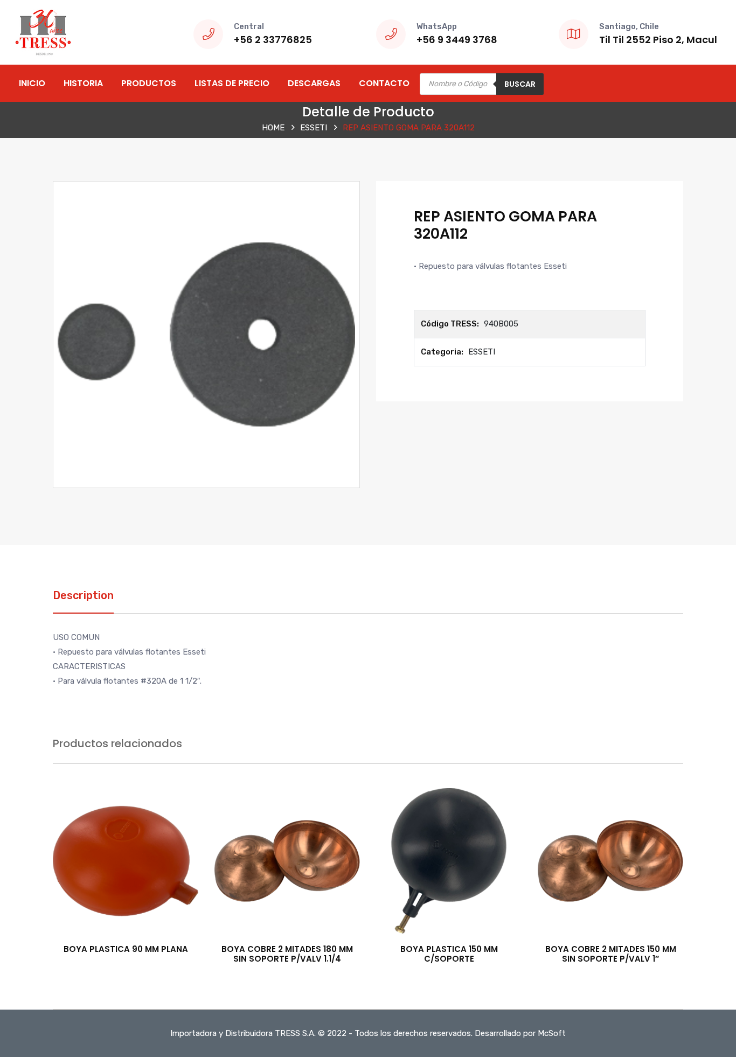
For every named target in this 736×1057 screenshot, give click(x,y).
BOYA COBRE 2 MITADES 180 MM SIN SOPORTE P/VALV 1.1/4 (287, 953)
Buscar (520, 84)
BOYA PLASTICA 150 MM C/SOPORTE (449, 953)
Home (273, 128)
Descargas (314, 83)
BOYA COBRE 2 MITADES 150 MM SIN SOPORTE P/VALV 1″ (610, 953)
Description (83, 595)
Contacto (384, 83)
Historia (83, 83)
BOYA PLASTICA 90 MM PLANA (126, 949)
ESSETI (313, 128)
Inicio (32, 83)
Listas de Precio (232, 83)
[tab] (83, 601)
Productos (148, 83)
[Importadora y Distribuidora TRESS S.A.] (43, 32)
